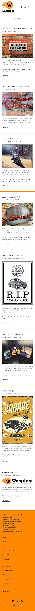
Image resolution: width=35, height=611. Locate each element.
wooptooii (19, 71)
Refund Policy (7, 575)
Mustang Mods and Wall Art (12, 197)
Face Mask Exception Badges (16, 69)
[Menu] (32, 7)
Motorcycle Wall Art (9, 139)
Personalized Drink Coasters (12, 334)
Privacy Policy (7, 570)
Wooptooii (19, 605)
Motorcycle (5, 181)
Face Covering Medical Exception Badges (17, 28)
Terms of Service (8, 579)
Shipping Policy (7, 583)
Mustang (4, 239)
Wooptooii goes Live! (9, 472)
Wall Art (18, 181)
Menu (5, 546)
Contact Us (6, 554)
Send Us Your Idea (8, 550)
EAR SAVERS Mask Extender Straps (15, 87)
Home (5, 541)
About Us (6, 559)
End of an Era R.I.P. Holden (12, 255)
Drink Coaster (12, 375)
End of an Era (12, 316)
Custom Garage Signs (14, 179)
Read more (6, 75)
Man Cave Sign (25, 179)
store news (11, 71)
